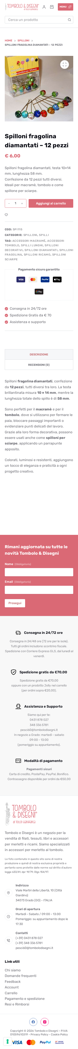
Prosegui (14, 603)
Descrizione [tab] (39, 354)
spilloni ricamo (37, 254)
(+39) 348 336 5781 (29, 943)
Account (12, 987)
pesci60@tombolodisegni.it (34, 948)
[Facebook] (33, 1022)
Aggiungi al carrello (51, 203)
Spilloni (30, 235)
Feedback (13, 982)
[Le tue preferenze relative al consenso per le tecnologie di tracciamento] (7, 1041)
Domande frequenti (20, 976)
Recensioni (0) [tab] (39, 364)
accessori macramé (29, 240)
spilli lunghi (32, 245)
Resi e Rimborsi (17, 1004)
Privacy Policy (39, 1034)
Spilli (44, 235)
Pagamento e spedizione (25, 999)
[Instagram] (45, 1022)
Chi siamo (13, 970)
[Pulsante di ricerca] (69, 19)
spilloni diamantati (40, 250)
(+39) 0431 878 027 (29, 938)
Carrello (11, 993)
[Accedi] (44, 7)
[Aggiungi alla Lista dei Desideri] (6, 214)
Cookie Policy (59, 1034)
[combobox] (35, 20)
